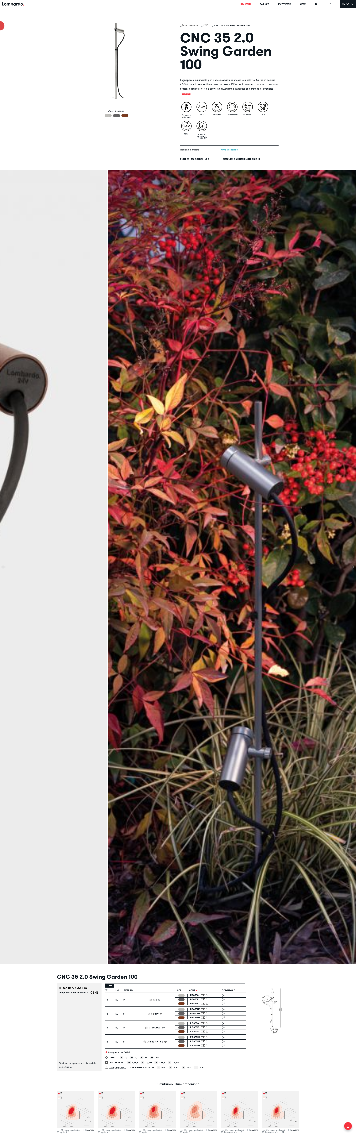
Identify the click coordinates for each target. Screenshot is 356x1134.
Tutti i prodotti (190, 25)
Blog (303, 3)
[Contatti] (316, 4)
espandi (186, 93)
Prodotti (245, 3)
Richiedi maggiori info (194, 159)
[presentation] (3, 567)
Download (284, 3)
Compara (90, 1130)
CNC (206, 25)
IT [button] (327, 3)
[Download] (223, 995)
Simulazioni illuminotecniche (241, 159)
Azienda (264, 3)
